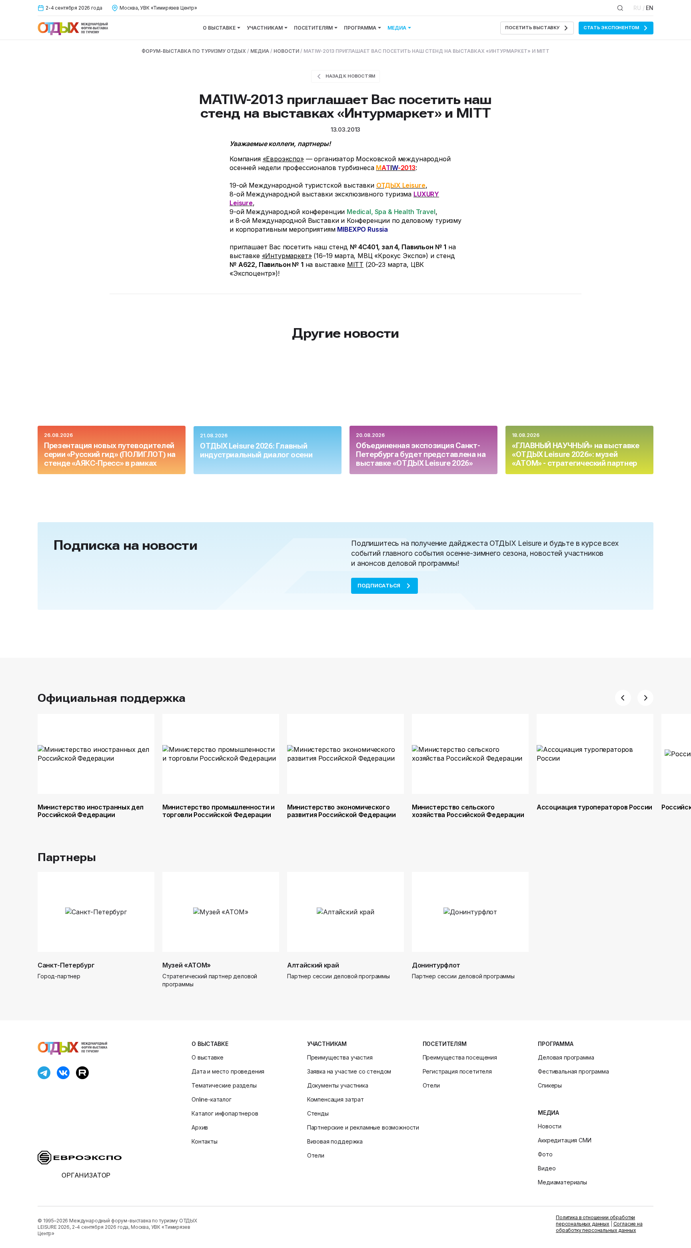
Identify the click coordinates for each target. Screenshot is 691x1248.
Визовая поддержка (335, 1141)
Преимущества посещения (460, 1057)
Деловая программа (566, 1057)
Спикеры (550, 1085)
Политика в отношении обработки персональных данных (595, 1220)
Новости (549, 1126)
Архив (200, 1127)
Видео (546, 1168)
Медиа (396, 28)
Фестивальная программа (573, 1071)
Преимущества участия (340, 1057)
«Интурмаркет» (287, 256)
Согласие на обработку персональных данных (599, 1227)
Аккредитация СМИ (564, 1140)
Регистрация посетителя (457, 1071)
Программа (360, 28)
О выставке (219, 28)
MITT (355, 264)
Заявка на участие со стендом (349, 1071)
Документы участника (337, 1085)
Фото (545, 1154)
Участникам (265, 28)
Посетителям (313, 28)
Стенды (318, 1113)
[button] (623, 698)
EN (649, 7)
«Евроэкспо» (283, 159)
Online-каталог (212, 1099)
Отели (315, 1155)
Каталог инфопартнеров (225, 1113)
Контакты (205, 1141)
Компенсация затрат (335, 1099)
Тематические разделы (224, 1085)
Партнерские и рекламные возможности (363, 1127)
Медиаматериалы (562, 1182)
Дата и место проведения (228, 1071)
